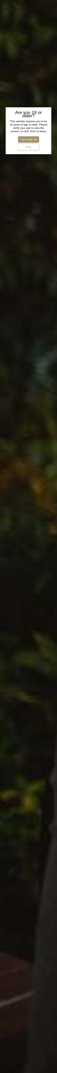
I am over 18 (28, 139)
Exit (28, 147)
